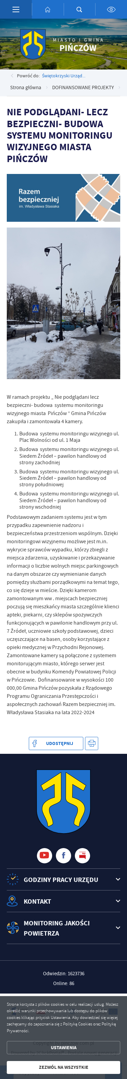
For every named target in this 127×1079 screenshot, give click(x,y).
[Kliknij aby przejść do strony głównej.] (47, 9)
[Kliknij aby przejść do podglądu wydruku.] (91, 743)
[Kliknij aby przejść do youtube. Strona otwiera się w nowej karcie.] (44, 855)
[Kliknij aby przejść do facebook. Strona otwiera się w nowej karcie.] (63, 855)
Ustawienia (64, 1047)
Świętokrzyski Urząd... (63, 76)
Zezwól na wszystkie (63, 1067)
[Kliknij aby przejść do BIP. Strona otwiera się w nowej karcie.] (82, 855)
